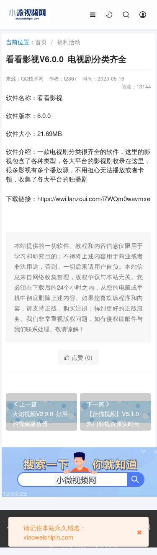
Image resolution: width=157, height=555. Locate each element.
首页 (41, 42)
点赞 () (82, 357)
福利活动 (68, 42)
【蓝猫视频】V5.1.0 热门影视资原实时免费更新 (114, 423)
